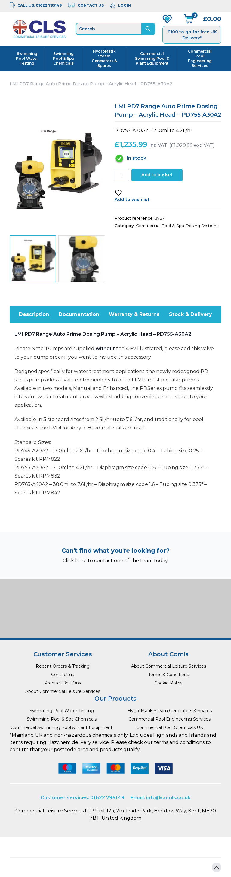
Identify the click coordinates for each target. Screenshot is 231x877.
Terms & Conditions (168, 674)
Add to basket (157, 175)
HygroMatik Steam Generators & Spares (104, 58)
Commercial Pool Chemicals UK (169, 727)
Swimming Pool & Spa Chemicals (63, 58)
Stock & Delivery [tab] (190, 314)
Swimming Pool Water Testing (27, 58)
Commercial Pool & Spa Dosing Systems (177, 225)
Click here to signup (115, 622)
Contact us (62, 674)
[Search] (148, 28)
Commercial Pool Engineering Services (200, 58)
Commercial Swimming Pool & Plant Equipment (152, 58)
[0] (188, 19)
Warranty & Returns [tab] (134, 314)
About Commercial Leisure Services (62, 691)
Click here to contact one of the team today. (115, 560)
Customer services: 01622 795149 (83, 797)
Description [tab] (34, 314)
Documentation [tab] (79, 314)
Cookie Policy (168, 683)
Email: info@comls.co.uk (161, 797)
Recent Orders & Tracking (63, 666)
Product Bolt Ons (62, 683)
